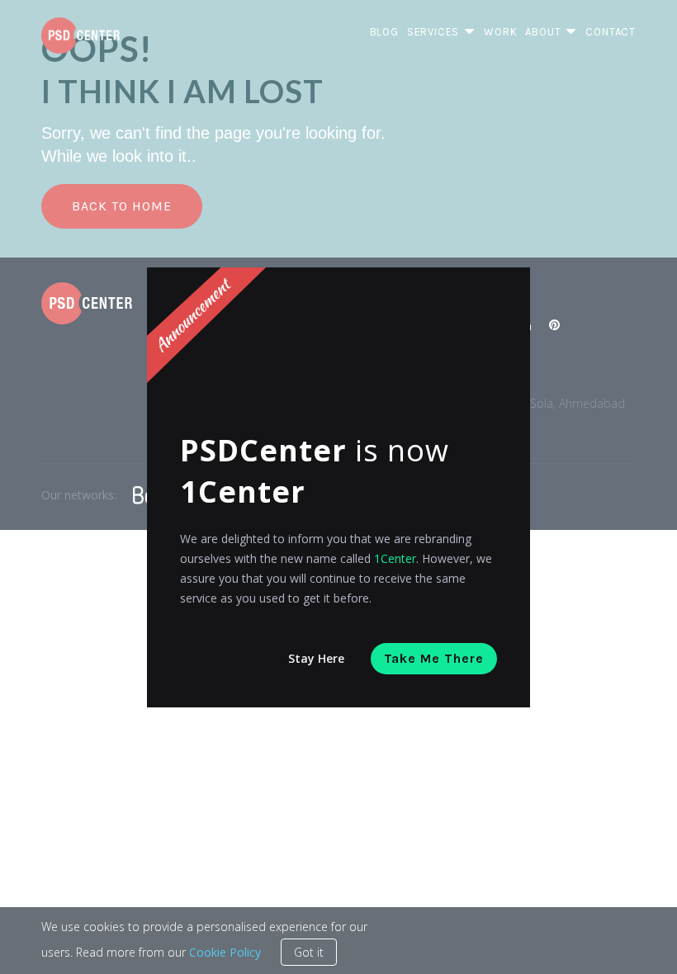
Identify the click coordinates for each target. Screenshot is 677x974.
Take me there (434, 658)
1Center (395, 558)
